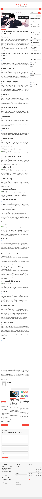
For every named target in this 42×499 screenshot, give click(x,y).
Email (3, 446)
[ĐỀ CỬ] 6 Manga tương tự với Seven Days (5, 401)
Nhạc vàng (33, 77)
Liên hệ (28, 0)
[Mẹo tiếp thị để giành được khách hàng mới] (24, 394)
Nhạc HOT (32, 68)
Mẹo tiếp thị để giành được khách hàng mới (24, 400)
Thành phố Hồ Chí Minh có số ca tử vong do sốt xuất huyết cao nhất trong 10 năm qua (26, 422)
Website (3, 450)
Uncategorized (33, 86)
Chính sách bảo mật (17, 0)
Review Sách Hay (34, 80)
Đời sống (16, 9)
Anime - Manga (3, 29)
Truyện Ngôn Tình (34, 84)
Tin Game (25, 9)
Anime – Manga (30, 9)
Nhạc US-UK (33, 75)
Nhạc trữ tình (10, 9)
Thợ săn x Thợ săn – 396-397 (5, 422)
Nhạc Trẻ (5, 9)
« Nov (29, 476)
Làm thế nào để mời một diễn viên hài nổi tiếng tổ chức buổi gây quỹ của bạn (14, 401)
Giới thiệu (11, 0)
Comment (3, 431)
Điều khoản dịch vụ (23, 0)
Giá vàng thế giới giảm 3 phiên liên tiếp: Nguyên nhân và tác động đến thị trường (36, 26)
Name (3, 442)
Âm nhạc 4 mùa (21, 5)
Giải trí (21, 9)
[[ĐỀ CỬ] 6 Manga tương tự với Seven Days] (5, 394)
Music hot (5, 495)
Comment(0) (14, 34)
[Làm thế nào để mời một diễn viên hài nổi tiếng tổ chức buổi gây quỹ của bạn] (14, 394)
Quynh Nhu (9, 34)
